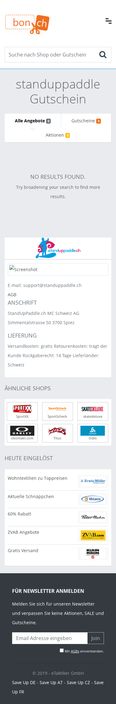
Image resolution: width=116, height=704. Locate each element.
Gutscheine (85, 121)
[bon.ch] (27, 17)
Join (95, 638)
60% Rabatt (19, 514)
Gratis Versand (23, 550)
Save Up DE (24, 682)
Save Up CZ (78, 682)
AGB (12, 294)
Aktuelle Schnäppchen (31, 496)
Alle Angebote (32, 121)
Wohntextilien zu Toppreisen (37, 478)
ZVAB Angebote (23, 532)
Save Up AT (51, 682)
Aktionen (57, 135)
